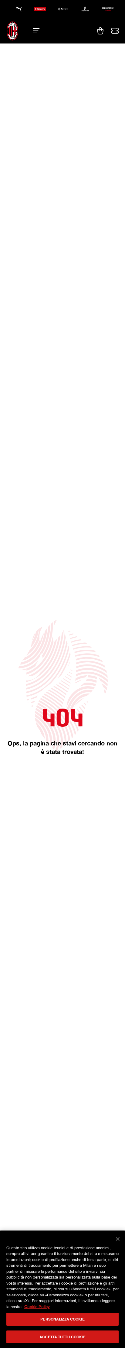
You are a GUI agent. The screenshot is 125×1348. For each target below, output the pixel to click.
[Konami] (108, 9)
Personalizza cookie (62, 1319)
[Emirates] (40, 9)
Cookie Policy (37, 1306)
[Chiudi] (117, 1239)
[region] (62, 1289)
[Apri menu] (34, 30)
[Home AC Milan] (12, 30)
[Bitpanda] (85, 9)
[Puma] (17, 9)
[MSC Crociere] (62, 9)
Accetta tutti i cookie (62, 1337)
